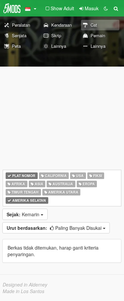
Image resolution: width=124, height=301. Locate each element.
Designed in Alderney (25, 284)
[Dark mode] (105, 8)
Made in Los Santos (23, 291)
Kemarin (24, 214)
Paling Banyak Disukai (55, 228)
